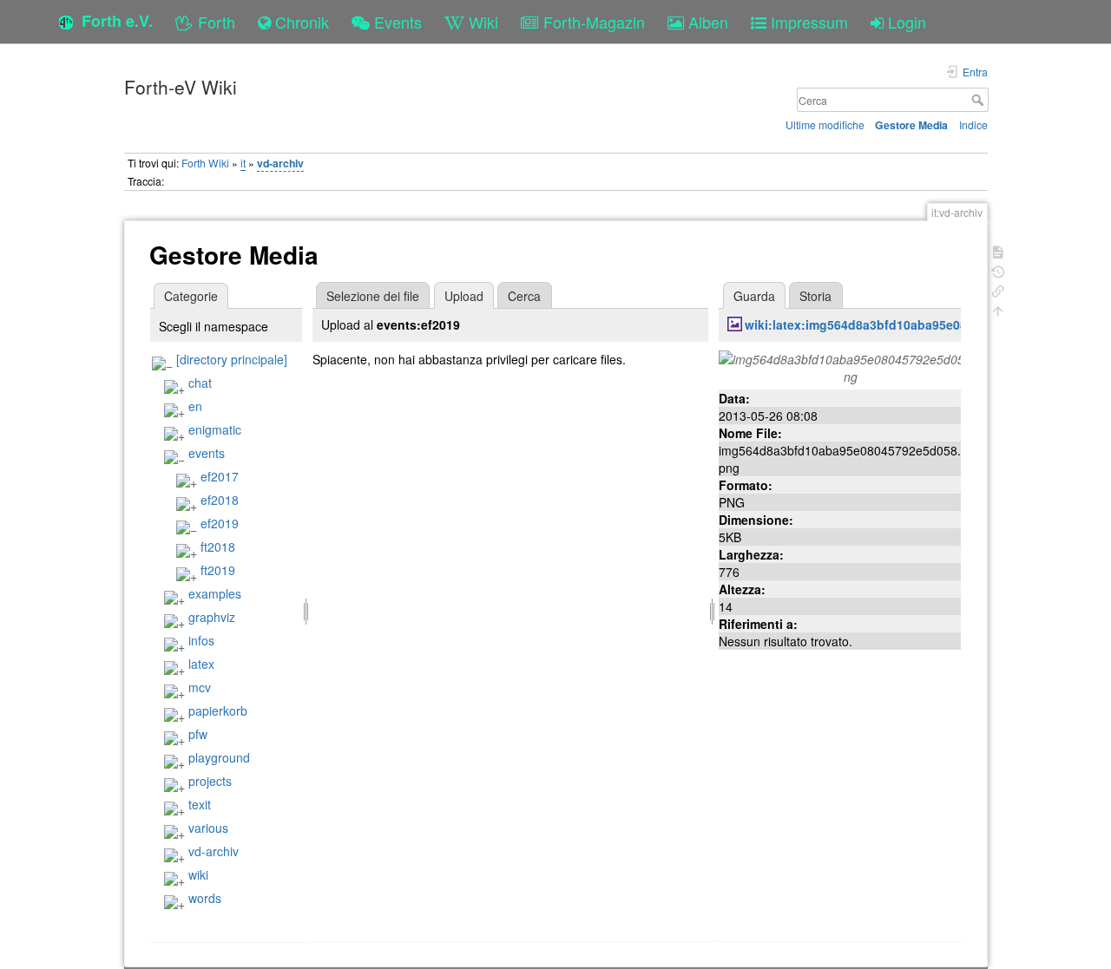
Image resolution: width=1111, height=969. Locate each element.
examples (214, 593)
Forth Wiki (205, 162)
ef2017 (220, 476)
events (206, 453)
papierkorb (217, 710)
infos (201, 640)
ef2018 (220, 499)
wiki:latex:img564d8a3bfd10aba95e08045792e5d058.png (911, 324)
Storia (815, 295)
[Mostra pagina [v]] (998, 250)
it (243, 162)
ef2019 (220, 523)
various (208, 827)
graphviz (211, 616)
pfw (197, 734)
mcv (199, 687)
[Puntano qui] (998, 289)
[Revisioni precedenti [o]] (998, 270)
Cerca (979, 100)
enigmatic (214, 429)
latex (201, 663)
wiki (198, 874)
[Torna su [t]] (998, 309)
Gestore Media (911, 125)
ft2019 (218, 570)
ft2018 (218, 546)
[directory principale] (231, 359)
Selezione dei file (372, 295)
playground (219, 757)
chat (200, 382)
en (195, 406)
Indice (973, 124)
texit (199, 804)
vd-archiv (280, 163)
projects (210, 780)
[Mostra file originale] (850, 365)
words (204, 898)
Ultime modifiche (825, 124)
